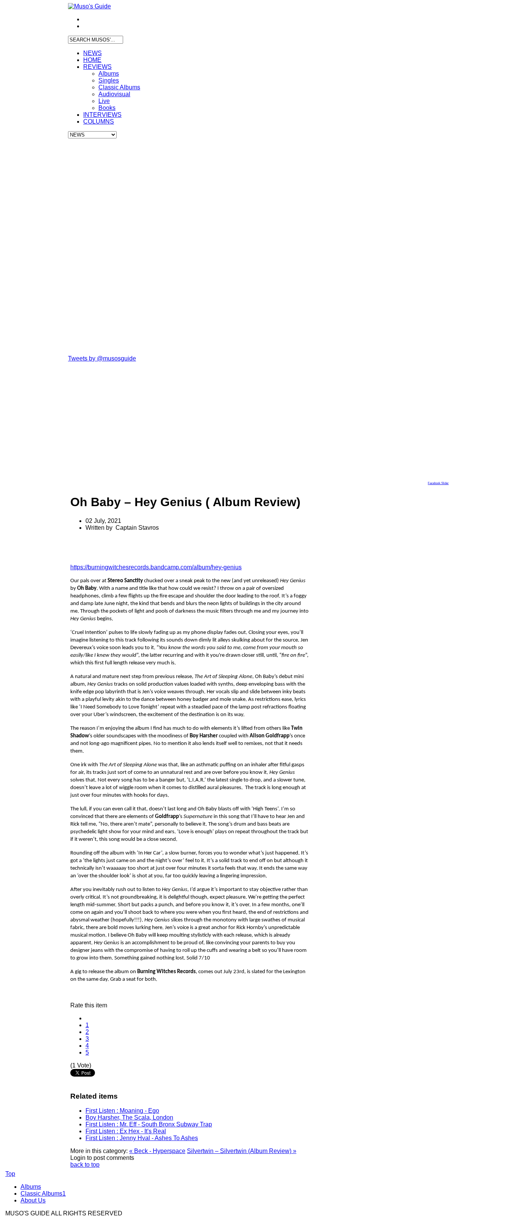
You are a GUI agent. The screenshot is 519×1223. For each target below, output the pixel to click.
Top (10, 1174)
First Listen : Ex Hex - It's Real (125, 1131)
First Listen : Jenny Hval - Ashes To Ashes (141, 1138)
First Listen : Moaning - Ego (122, 1110)
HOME (92, 60)
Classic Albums (119, 87)
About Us (33, 1200)
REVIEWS (97, 67)
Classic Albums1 (43, 1193)
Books (107, 108)
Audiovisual (114, 94)
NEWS (92, 53)
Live (104, 101)
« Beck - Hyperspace (157, 1151)
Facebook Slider (438, 483)
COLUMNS (98, 121)
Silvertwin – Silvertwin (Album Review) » (241, 1151)
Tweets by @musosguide (102, 358)
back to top (85, 1164)
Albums (108, 73)
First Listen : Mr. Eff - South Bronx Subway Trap (148, 1124)
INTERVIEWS (102, 114)
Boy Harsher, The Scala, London (129, 1117)
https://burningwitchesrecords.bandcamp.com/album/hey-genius (156, 567)
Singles (108, 80)
